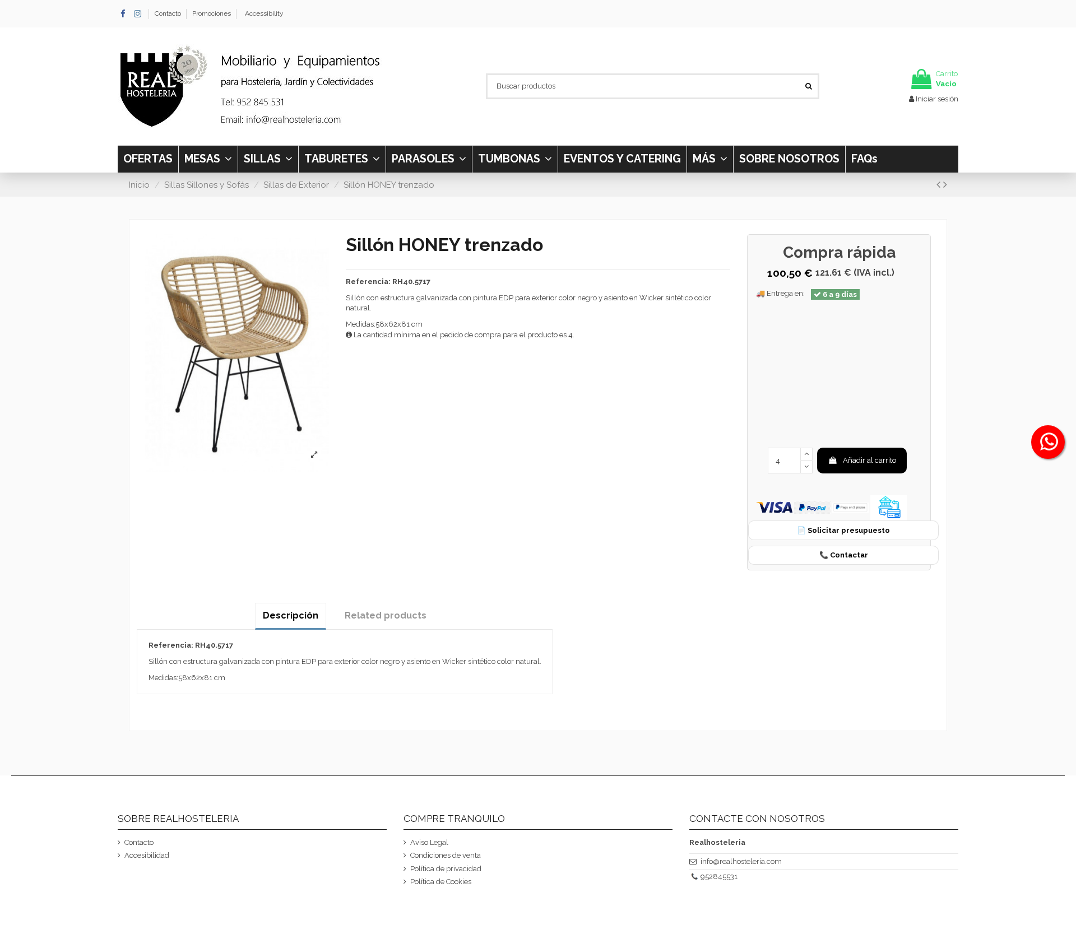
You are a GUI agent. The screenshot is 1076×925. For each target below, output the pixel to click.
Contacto (169, 13)
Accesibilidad (146, 855)
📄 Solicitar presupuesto (843, 530)
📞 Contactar (843, 555)
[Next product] (945, 184)
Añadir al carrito (869, 460)
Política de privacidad (445, 868)
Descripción (290, 615)
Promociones (211, 13)
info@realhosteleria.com (741, 861)
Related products (385, 615)
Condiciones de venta (445, 855)
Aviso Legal (429, 842)
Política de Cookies (440, 881)
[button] (710, 159)
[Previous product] (939, 184)
